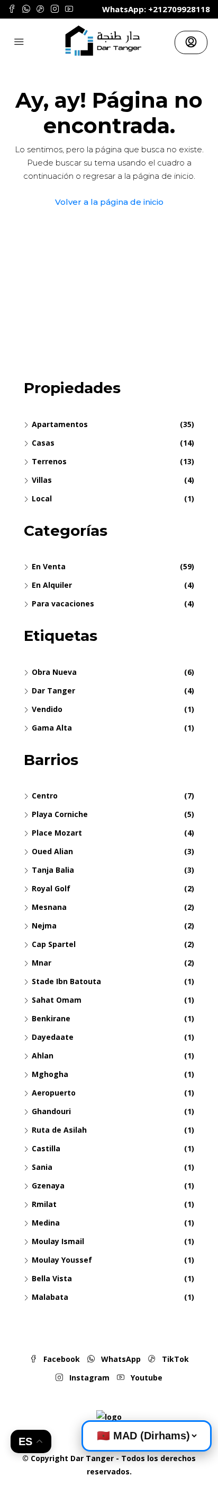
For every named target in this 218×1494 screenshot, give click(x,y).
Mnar (41, 963)
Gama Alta (52, 728)
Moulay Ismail (58, 1241)
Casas (43, 443)
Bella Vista (52, 1278)
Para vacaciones (63, 603)
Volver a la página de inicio (109, 202)
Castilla (46, 1148)
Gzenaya (48, 1185)
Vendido (47, 709)
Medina (46, 1223)
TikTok (174, 1359)
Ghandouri (51, 1111)
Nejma (44, 925)
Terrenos (49, 461)
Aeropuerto (54, 1093)
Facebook (60, 1359)
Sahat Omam (56, 1000)
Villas (42, 480)
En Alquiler (52, 585)
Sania (42, 1167)
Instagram (88, 1378)
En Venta (49, 566)
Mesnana (49, 907)
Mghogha (50, 1074)
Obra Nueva (54, 672)
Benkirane (51, 1018)
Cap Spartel (54, 944)
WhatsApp (120, 1359)
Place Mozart (57, 833)
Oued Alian (52, 851)
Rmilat (44, 1204)
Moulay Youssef (62, 1260)
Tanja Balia (53, 870)
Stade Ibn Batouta (66, 981)
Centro (45, 796)
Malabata (50, 1297)
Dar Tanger (53, 690)
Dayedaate (53, 1037)
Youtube (145, 1378)
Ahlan (42, 1055)
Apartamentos (60, 424)
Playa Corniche (60, 814)
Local (42, 498)
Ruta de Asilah (59, 1130)
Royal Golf (51, 888)
